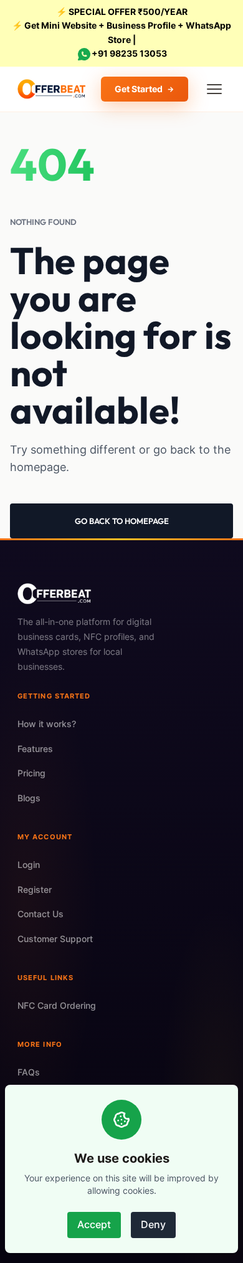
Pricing (31, 773)
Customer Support (55, 938)
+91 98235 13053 (129, 53)
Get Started (139, 88)
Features (35, 748)
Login (28, 864)
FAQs (28, 1072)
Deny (153, 1224)
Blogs (28, 798)
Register (34, 889)
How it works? (46, 723)
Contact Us (40, 913)
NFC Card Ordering (56, 1005)
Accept (94, 1224)
